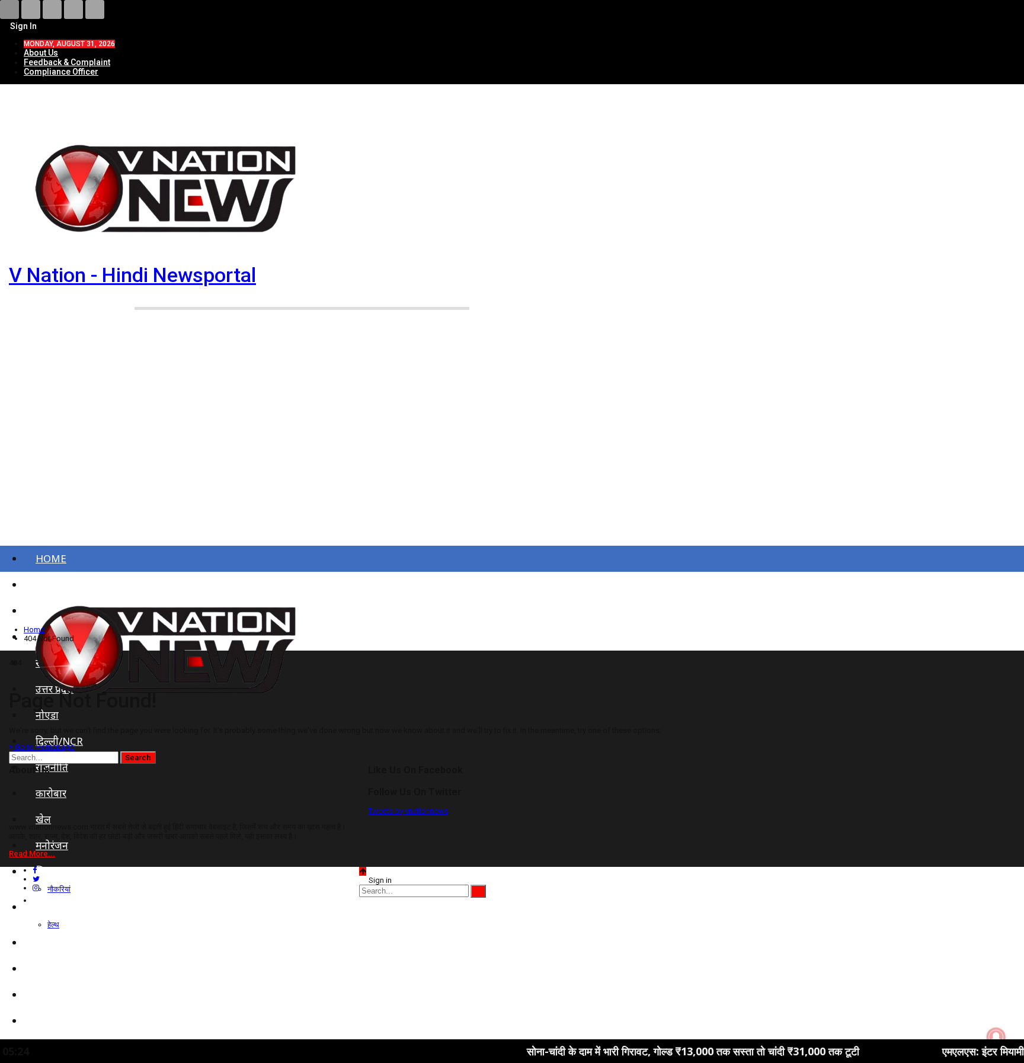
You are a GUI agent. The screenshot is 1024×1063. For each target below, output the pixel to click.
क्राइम (46, 942)
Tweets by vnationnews (408, 810)
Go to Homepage (43, 746)
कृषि (44, 968)
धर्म (41, 994)
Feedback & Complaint (67, 62)
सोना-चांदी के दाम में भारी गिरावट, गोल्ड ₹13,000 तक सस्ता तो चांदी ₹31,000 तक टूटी (654, 1051)
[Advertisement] (512, 443)
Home (51, 558)
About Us (41, 52)
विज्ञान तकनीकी (65, 1020)
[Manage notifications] (996, 1036)
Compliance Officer (61, 71)
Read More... (32, 853)
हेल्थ (53, 924)
